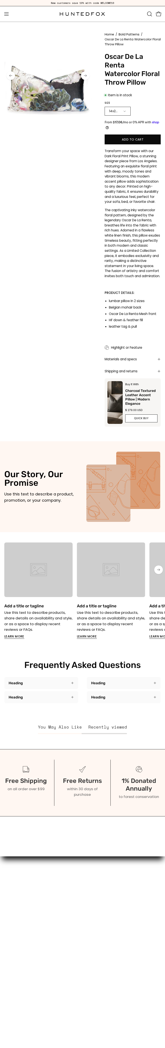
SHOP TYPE (13, 902)
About (92, 902)
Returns (93, 946)
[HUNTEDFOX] (82, 13)
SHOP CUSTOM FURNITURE (26, 924)
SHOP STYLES (15, 917)
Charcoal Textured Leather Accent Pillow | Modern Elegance (140, 397)
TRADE (9, 932)
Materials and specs (121, 359)
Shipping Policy (100, 961)
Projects (94, 924)
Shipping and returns (121, 371)
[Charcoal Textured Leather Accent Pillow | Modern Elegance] (115, 402)
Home (109, 34)
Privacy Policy (99, 969)
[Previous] (10, 75)
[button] (149, 14)
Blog (91, 917)
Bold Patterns (129, 34)
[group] (82, 3)
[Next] (85, 75)
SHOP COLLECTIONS (21, 909)
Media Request (100, 939)
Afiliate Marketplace (105, 932)
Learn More (14, 636)
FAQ (90, 909)
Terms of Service (102, 954)
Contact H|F (97, 976)
